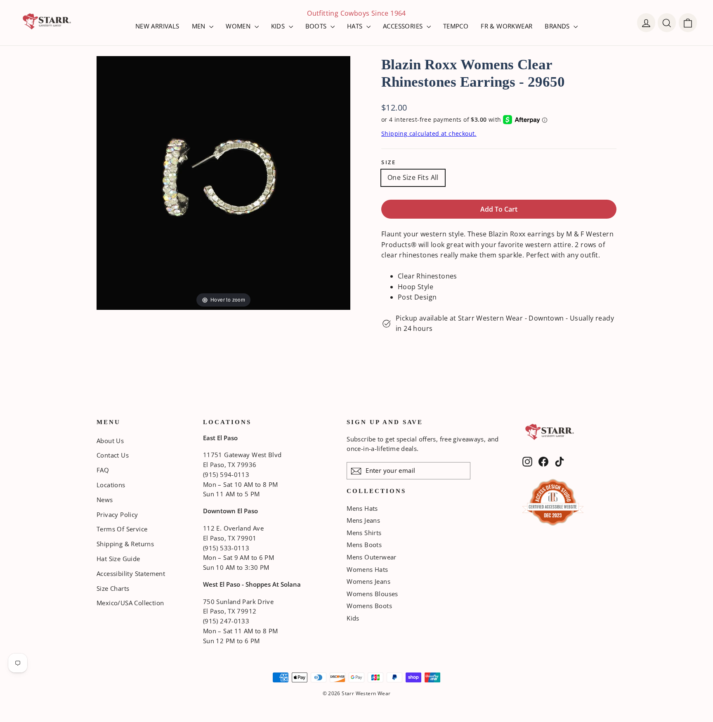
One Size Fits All (413, 177)
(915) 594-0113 (226, 474)
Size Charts (113, 588)
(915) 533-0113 (226, 548)
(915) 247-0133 (226, 621)
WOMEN (239, 26)
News (105, 499)
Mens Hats (362, 508)
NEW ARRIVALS (157, 26)
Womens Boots (369, 606)
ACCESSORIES (404, 26)
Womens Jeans (368, 581)
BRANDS (558, 26)
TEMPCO (455, 26)
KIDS (279, 26)
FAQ (103, 470)
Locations (111, 485)
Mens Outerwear (372, 557)
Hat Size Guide (118, 558)
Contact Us (113, 455)
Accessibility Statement (131, 573)
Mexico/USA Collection (130, 603)
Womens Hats (367, 569)
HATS (355, 26)
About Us (110, 441)
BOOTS (316, 26)
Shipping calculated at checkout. (429, 133)
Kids (353, 618)
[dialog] (688, 22)
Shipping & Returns (125, 544)
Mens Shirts (364, 533)
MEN (200, 26)
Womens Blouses (372, 594)
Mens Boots (364, 544)
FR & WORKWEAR (506, 26)
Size (388, 162)
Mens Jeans (363, 520)
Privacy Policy (117, 514)
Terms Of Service (122, 529)
